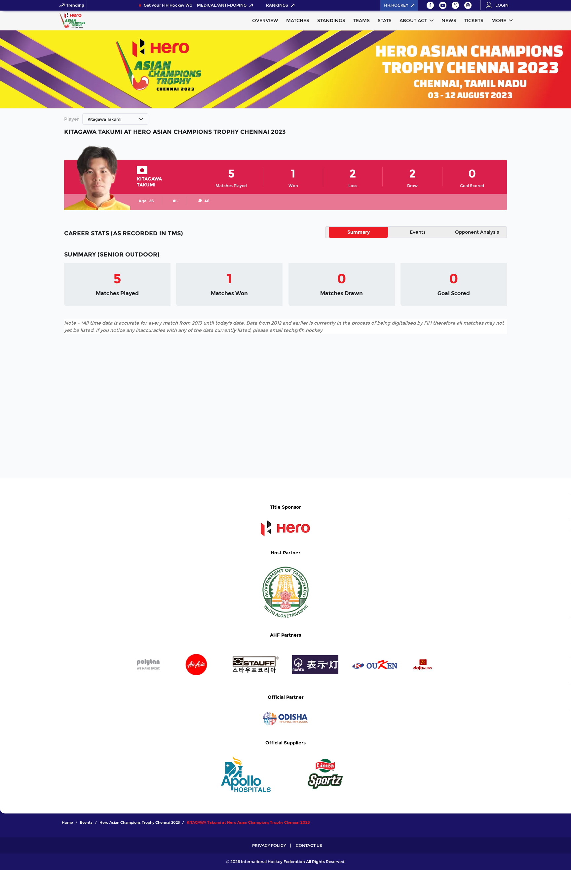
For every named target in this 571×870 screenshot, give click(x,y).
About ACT (413, 20)
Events (418, 232)
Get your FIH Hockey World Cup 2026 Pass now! (185, 5)
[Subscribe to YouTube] (442, 5)
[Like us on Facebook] (430, 5)
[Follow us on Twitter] (455, 5)
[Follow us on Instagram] (468, 5)
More (498, 20)
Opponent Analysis (477, 232)
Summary (358, 232)
